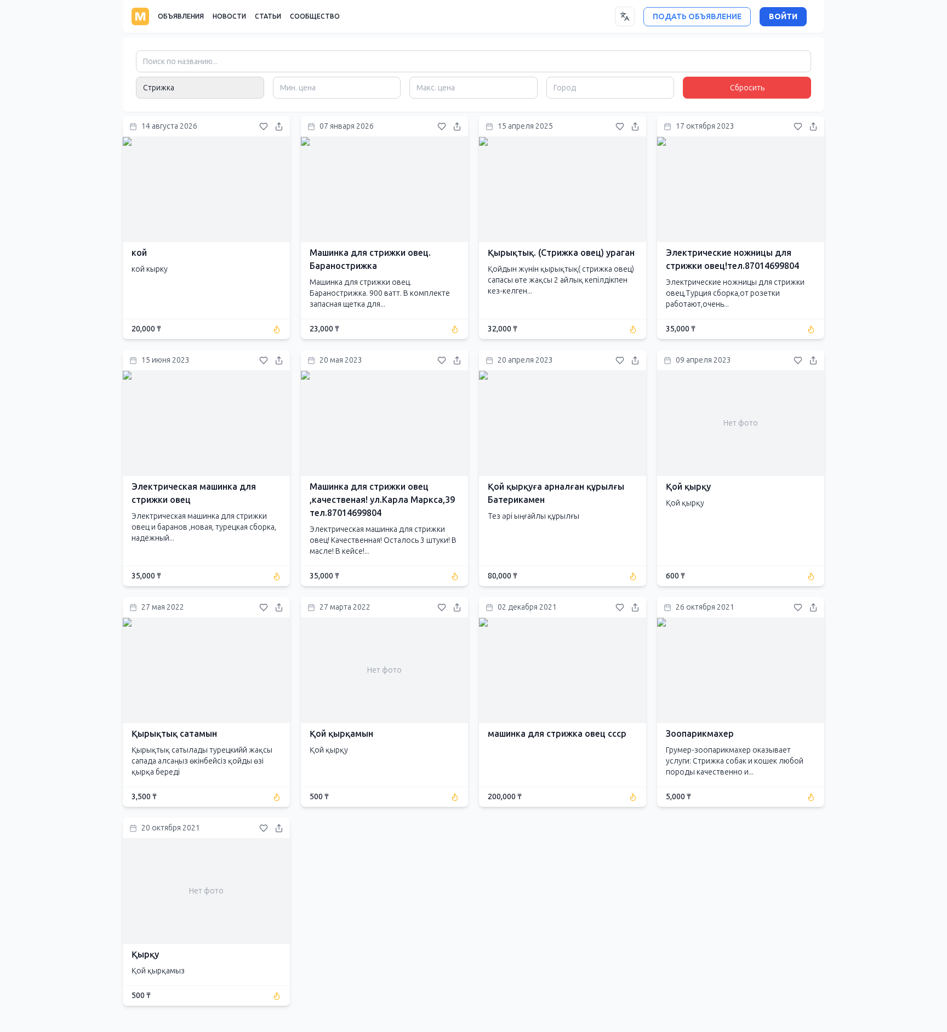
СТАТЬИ (268, 16)
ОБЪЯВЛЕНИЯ (181, 16)
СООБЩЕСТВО (315, 16)
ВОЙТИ (783, 16)
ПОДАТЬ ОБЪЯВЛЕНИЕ (697, 16)
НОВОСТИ (229, 16)
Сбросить (747, 88)
